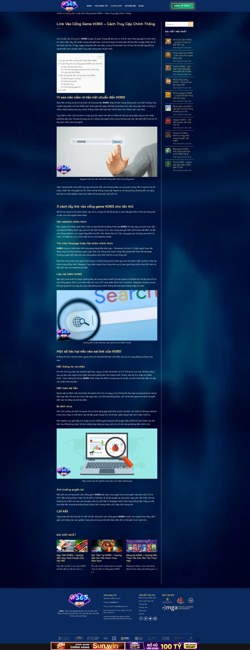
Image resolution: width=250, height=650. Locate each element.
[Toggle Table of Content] (99, 57)
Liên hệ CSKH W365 (72, 72)
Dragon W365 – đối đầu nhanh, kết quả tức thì (182, 122)
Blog (141, 6)
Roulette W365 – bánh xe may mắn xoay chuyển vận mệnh (181, 137)
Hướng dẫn (116, 6)
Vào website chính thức (73, 67)
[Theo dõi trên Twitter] (150, 618)
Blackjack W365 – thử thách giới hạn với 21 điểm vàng (181, 151)
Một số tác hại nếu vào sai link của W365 (77, 75)
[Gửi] (190, 24)
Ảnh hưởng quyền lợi (72, 87)
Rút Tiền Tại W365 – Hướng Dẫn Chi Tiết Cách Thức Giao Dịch (106, 558)
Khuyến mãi (130, 6)
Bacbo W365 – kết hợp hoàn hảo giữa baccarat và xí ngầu (182, 69)
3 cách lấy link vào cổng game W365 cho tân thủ (81, 64)
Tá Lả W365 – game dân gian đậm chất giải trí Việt (182, 164)
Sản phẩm (142, 611)
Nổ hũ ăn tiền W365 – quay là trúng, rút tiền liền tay (182, 42)
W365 (89, 6)
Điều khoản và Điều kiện (147, 598)
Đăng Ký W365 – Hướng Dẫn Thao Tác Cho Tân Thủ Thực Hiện (141, 558)
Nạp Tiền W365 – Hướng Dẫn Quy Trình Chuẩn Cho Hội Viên (70, 558)
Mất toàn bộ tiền (70, 81)
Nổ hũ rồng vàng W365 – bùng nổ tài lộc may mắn (182, 82)
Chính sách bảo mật (146, 601)
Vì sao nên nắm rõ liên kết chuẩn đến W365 (78, 60)
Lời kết (63, 90)
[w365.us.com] (70, 6)
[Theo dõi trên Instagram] (146, 618)
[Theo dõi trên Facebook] (141, 618)
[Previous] (60, 554)
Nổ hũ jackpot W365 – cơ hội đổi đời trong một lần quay (183, 95)
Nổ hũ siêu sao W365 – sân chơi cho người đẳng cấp (183, 55)
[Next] (153, 554)
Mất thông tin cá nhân (72, 78)
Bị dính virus (69, 84)
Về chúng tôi (101, 6)
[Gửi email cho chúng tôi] (155, 618)
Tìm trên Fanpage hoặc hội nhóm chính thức (81, 70)
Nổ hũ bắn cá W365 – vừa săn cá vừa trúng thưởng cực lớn (183, 109)
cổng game (75, 38)
